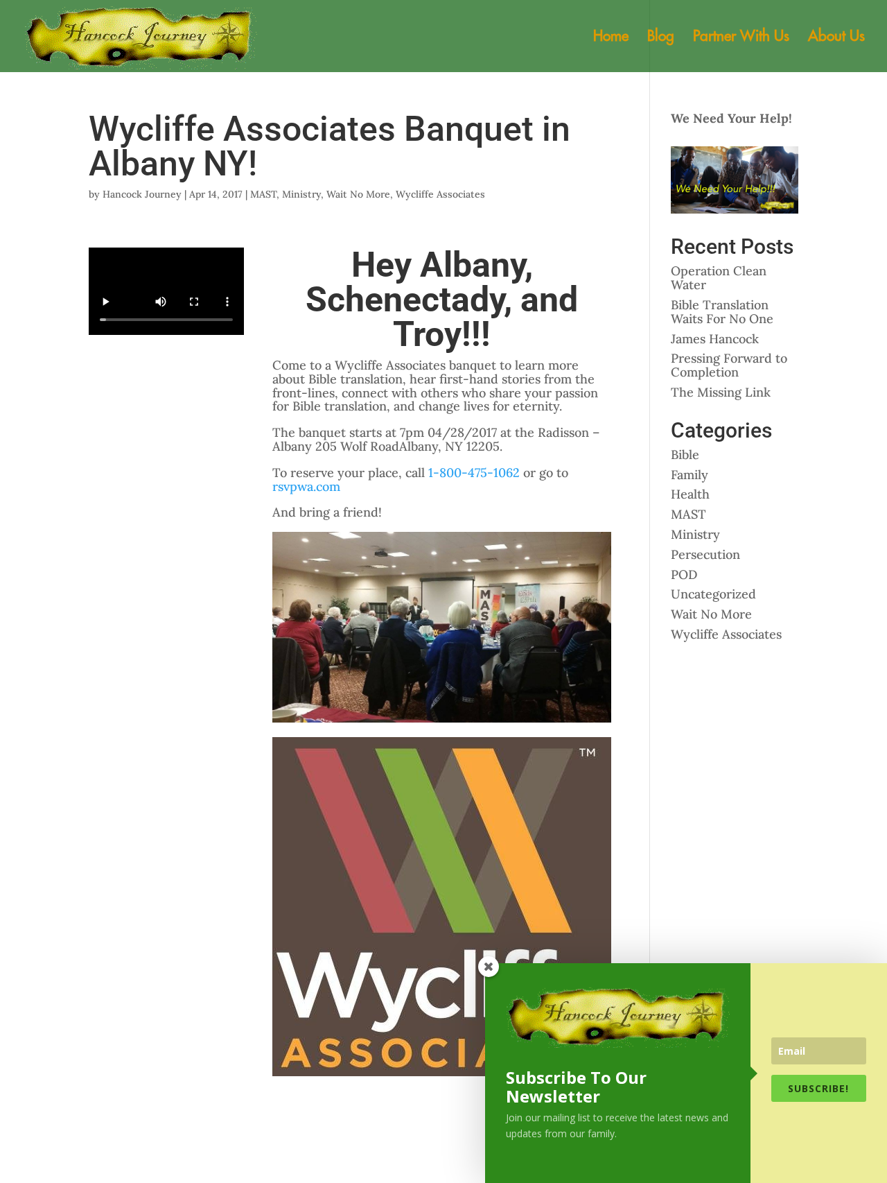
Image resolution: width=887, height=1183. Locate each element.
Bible (685, 455)
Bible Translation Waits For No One (722, 312)
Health (690, 494)
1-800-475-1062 (474, 473)
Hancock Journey (142, 194)
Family (689, 475)
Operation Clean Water (718, 278)
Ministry (301, 194)
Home (611, 38)
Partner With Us (741, 38)
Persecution (705, 554)
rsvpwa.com (306, 486)
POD (684, 574)
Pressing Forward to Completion (729, 365)
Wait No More (358, 194)
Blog (660, 38)
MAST (263, 194)
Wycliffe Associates (440, 194)
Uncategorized (713, 594)
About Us (836, 38)
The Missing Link (721, 392)
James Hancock (715, 339)
